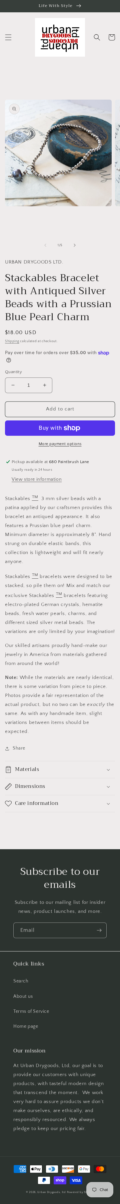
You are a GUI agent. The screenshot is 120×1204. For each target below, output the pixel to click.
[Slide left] (45, 245)
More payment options (60, 444)
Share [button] (19, 748)
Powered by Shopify (80, 1192)
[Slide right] (74, 245)
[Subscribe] (99, 930)
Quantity (13, 371)
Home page (25, 1026)
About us (23, 996)
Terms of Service (31, 1011)
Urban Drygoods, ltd (51, 1192)
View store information (37, 479)
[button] (8, 37)
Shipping (12, 341)
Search (21, 981)
